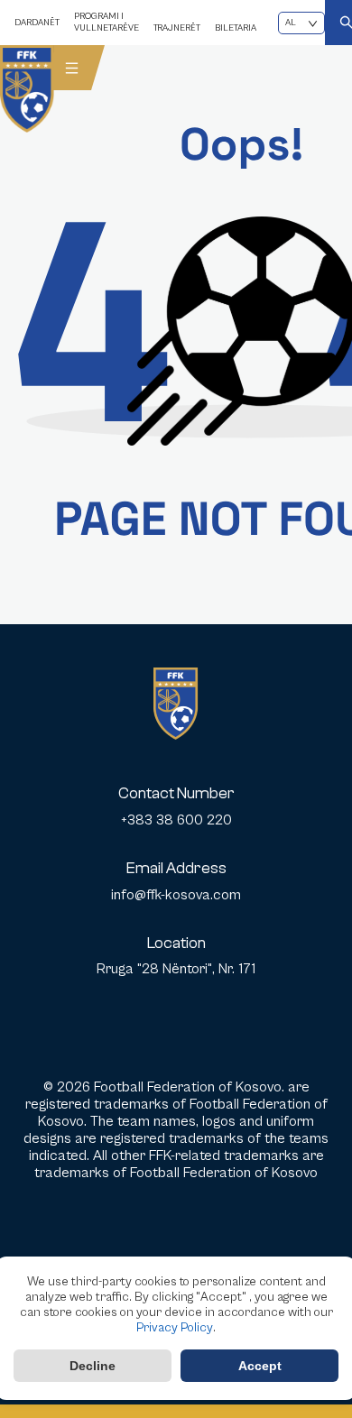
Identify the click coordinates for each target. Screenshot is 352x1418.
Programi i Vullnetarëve (106, 22)
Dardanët (37, 22)
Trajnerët (176, 28)
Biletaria (235, 28)
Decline (92, 1365)
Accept (260, 1365)
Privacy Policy (174, 1328)
